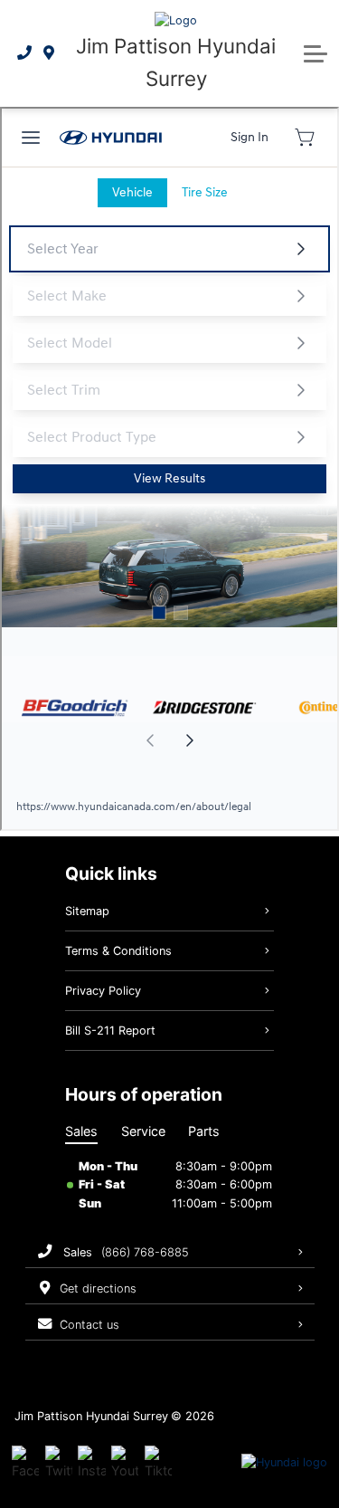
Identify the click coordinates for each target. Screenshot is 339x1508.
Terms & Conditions (118, 951)
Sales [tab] (81, 1131)
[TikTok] (158, 1462)
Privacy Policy (103, 990)
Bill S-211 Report (110, 1030)
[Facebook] (25, 1462)
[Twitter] (58, 1462)
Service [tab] (143, 1131)
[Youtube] (124, 1462)
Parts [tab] (204, 1131)
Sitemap (87, 911)
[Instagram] (91, 1462)
